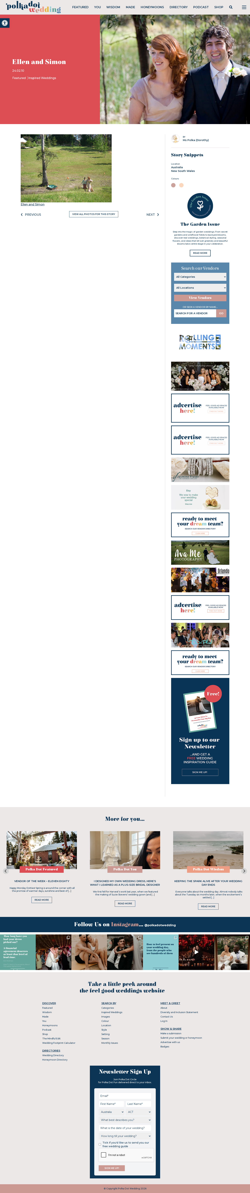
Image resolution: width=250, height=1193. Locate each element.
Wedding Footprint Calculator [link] (58, 1043)
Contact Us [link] (167, 1016)
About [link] (164, 1008)
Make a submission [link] (171, 1033)
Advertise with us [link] (170, 1042)
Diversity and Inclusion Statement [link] (179, 1012)
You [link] (97, 7)
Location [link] (106, 1025)
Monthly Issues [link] (109, 1043)
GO (221, 313)
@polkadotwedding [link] (160, 925)
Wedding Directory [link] (53, 1055)
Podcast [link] (201, 7)
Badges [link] (165, 1046)
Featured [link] (80, 7)
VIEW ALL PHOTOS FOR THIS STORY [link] (93, 214)
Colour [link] (105, 1021)
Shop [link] (218, 7)
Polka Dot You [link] (125, 869)
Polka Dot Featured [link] (41, 869)
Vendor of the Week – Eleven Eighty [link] (41, 881)
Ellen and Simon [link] (32, 204)
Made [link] (130, 7)
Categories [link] (107, 1008)
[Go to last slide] (6, 871)
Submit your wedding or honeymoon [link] (181, 1037)
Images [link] (105, 1016)
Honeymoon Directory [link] (55, 1059)
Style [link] (104, 1029)
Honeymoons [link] (152, 7)
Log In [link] (164, 1021)
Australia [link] (177, 167)
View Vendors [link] (200, 298)
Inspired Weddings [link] (42, 78)
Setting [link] (105, 1034)
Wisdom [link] (113, 7)
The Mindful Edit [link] (51, 1038)
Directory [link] (179, 7)
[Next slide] (244, 871)
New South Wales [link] (183, 171)
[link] (5, 23)
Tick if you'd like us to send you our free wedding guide (125, 1144)
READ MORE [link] (200, 253)
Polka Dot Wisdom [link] (208, 869)
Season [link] (105, 1038)
